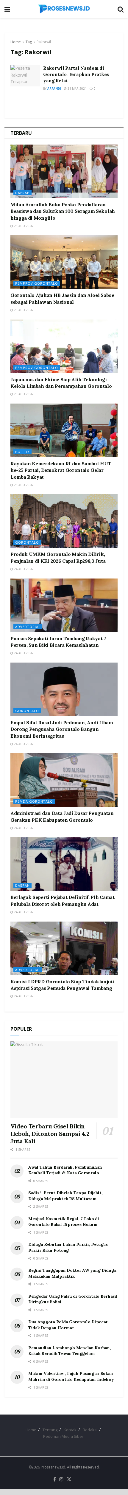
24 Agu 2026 (23, 569)
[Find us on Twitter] (69, 1479)
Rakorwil (44, 41)
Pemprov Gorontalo (36, 283)
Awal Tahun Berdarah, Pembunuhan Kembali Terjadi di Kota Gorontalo (65, 1170)
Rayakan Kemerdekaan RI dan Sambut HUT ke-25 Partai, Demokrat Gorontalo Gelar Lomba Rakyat (60, 470)
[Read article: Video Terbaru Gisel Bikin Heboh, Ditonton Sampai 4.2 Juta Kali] (64, 1079)
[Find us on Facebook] (54, 1479)
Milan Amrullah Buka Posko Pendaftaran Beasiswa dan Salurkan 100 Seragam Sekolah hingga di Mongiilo (62, 211)
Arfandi (54, 88)
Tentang (50, 1429)
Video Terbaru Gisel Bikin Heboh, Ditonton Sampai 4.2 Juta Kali (50, 1133)
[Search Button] (121, 9)
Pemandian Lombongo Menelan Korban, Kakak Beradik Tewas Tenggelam (69, 1350)
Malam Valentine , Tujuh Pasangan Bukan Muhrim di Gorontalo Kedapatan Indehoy (71, 1376)
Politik (22, 451)
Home (15, 41)
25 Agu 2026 (23, 226)
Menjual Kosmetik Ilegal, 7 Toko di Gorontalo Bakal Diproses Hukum (63, 1221)
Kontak (70, 1429)
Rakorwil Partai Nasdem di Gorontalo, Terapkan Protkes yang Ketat (76, 74)
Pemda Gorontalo (34, 801)
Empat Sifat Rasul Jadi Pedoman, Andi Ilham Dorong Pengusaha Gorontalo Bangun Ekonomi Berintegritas (61, 729)
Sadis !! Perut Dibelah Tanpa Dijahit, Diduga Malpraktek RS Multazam (65, 1195)
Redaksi (90, 1429)
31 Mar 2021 (77, 88)
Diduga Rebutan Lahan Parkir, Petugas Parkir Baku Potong (68, 1247)
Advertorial (27, 626)
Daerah (22, 192)
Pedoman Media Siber (63, 1436)
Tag (29, 41)
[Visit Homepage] (64, 9)
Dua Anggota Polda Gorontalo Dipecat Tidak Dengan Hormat (68, 1324)
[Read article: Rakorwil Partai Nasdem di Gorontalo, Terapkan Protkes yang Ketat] (25, 75)
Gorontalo (27, 542)
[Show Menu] (7, 9)
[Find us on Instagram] (61, 1479)
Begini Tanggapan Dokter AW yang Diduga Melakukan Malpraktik (72, 1273)
